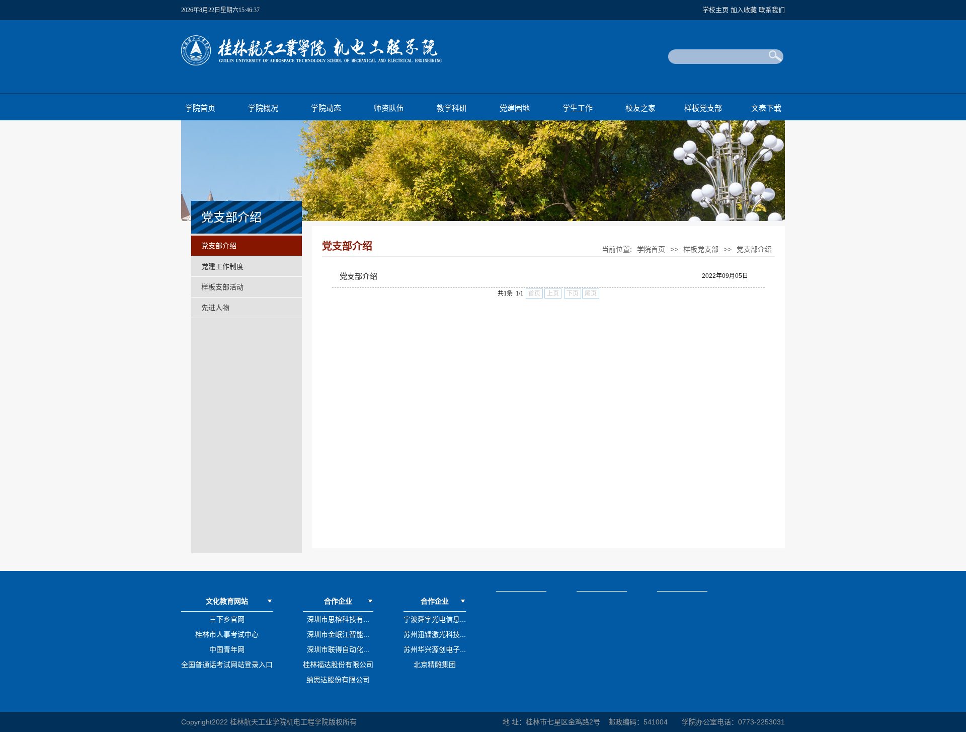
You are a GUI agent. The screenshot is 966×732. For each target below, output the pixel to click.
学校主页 (716, 10)
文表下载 (766, 108)
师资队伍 (389, 108)
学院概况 (263, 108)
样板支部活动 (222, 287)
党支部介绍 (218, 246)
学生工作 (577, 108)
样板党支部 (703, 108)
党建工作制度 (222, 266)
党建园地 (515, 108)
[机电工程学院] (311, 63)
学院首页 (200, 108)
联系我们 (772, 10)
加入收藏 (745, 10)
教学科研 (452, 108)
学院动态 (326, 108)
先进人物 (215, 308)
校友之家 (640, 108)
